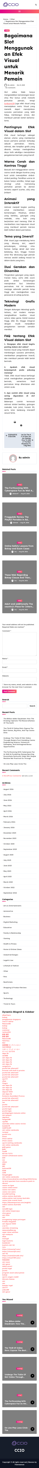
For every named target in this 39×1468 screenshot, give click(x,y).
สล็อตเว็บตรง (6, 1015)
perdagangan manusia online (13, 1113)
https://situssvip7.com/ (11, 1249)
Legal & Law (8, 960)
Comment (6, 631)
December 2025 (10, 833)
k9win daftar (7, 1139)
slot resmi (6, 1262)
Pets (5, 977)
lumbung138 (9, 103)
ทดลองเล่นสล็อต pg (9, 1230)
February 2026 (9, 822)
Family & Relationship (12, 933)
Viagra (5, 1083)
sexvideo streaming (10, 1228)
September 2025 (10, 849)
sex (3, 1102)
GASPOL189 (6, 1128)
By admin (11, 85)
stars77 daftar (7, 1021)
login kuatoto (7, 1241)
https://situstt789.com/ (11, 1258)
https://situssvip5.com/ (11, 1251)
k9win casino (7, 1141)
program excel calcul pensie (13, 1273)
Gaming (7, 938)
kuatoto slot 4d (8, 1245)
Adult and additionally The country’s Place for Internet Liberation (19, 607)
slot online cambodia (10, 1130)
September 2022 (10, 893)
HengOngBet (7, 1175)
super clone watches (10, 1232)
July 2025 (7, 860)
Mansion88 (6, 1024)
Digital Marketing (10, 922)
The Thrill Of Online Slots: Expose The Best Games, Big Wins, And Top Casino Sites (19, 730)
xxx (3, 1160)
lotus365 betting (8, 1194)
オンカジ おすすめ (8, 1051)
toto (4, 1247)
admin (26, 457)
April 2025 (8, 876)
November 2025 (10, 838)
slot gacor (6, 1264)
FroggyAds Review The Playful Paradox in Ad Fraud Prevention (17, 520)
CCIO (19, 1450)
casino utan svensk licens (12, 1200)
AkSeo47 (15, 493)
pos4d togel (7, 1268)
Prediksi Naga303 (9, 1222)
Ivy (15, 551)
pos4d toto (6, 1134)
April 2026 (8, 811)
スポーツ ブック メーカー (11, 1049)
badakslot (6, 1243)
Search (5, 699)
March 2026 (8, 817)
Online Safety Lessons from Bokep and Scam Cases (19, 547)
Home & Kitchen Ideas (13, 949)
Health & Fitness (10, 944)
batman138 (6, 1168)
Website (5, 676)
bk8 (3, 1158)
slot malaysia (7, 1234)
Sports (6, 993)
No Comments (10, 88)
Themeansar (19, 1465)
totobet (5, 1132)
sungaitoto (6, 1066)
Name (5, 659)
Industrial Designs (11, 955)
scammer (6, 1030)
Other (7, 30)
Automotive (8, 911)
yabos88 (5, 1290)
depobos (5, 1117)
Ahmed (15, 522)
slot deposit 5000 (9, 1224)
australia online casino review (14, 1124)
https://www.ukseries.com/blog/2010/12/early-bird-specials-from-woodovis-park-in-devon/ (19, 1181)
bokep (4, 1017)
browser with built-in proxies (13, 1070)
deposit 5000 (7, 1092)
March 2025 (8, 882)
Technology (8, 998)
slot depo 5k (7, 1058)
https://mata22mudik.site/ (12, 1256)
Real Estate (8, 982)
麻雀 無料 (5, 1034)
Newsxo (31, 1462)
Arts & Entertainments (12, 906)
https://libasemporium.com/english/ (16, 1202)
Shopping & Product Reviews (15, 988)
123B (4, 1173)
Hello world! (28, 776)
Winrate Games (8, 1279)
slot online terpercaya (11, 1211)
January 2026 (9, 827)
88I (3, 1166)
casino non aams (9, 1190)
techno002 (6, 1032)
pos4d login (7, 1109)
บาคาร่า (5, 1226)
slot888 (5, 1056)
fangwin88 (6, 1119)
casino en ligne (8, 1185)
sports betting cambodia (12, 1143)
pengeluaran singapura (11, 1019)
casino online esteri (10, 1188)
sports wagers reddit (10, 1277)
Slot (3, 1043)
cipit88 (5, 1122)
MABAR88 (5, 1260)
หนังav (4, 1162)
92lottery (5, 1041)
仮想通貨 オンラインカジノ (11, 1045)
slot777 (5, 1079)
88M (3, 1164)
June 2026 (8, 800)
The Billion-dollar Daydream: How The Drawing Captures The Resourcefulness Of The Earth (19, 721)
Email (5, 667)
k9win (4, 1136)
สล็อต (4, 1081)
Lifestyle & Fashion (11, 966)
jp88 (4, 1149)
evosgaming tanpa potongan (13, 1219)
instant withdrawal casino (12, 1156)
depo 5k (5, 1053)
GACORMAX (6, 1047)
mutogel (5, 1239)
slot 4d (5, 1253)
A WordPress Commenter (11, 776)
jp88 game (6, 1147)
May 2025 (7, 871)
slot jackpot (7, 1115)
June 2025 (8, 866)
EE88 (4, 1171)
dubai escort (7, 1266)
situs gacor (6, 1213)
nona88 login (7, 1209)
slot (3, 1207)
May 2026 (7, 806)
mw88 (4, 1151)
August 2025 (8, 855)
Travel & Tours (9, 1004)
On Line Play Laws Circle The (15, 764)
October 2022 (9, 887)
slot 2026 (5, 1215)
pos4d (4, 1105)
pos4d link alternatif (10, 1068)
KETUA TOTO (7, 1153)
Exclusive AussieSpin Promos (13, 1096)
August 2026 (8, 789)
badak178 (6, 1126)
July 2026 (7, 795)
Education (8, 927)
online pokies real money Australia (16, 1198)
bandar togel (7, 1285)
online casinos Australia (11, 1196)
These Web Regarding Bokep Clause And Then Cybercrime (17, 578)
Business (7, 917)
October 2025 (9, 844)
